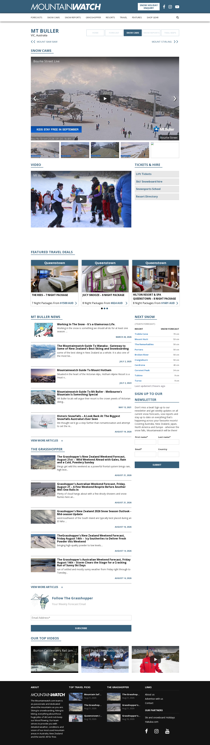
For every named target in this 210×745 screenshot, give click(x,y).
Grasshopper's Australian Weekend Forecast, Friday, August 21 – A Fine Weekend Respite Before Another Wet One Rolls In (91, 486)
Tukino (139, 375)
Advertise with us (154, 698)
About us (150, 694)
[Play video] (105, 98)
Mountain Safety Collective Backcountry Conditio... (93, 694)
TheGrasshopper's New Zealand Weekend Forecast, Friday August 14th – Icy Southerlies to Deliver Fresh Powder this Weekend (91, 538)
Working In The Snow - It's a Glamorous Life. (86, 324)
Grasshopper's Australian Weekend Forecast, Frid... (131, 705)
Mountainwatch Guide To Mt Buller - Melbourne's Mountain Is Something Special (89, 393)
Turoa (138, 380)
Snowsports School (148, 189)
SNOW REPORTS (151, 32)
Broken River (142, 354)
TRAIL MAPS (170, 32)
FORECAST (114, 32)
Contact (149, 703)
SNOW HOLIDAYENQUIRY (149, 7)
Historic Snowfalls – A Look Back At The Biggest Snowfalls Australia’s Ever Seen (88, 417)
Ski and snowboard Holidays (160, 717)
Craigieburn (141, 359)
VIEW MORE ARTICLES (47, 440)
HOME (95, 32)
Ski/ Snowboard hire (149, 181)
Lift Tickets (143, 174)
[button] (102, 308)
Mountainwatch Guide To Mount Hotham (84, 370)
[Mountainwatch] (66, 6)
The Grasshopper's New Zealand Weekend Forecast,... (93, 705)
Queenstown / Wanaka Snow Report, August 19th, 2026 (93, 715)
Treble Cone (141, 333)
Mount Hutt (141, 339)
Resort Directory (147, 196)
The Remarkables (144, 344)
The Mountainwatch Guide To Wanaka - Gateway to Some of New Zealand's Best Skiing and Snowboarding (93, 347)
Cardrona (140, 365)
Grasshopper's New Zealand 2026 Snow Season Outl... (131, 715)
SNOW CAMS (132, 32)
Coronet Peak (142, 370)
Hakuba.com (151, 721)
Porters (139, 349)
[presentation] (35, 98)
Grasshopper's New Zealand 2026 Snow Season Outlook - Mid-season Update (94, 512)
